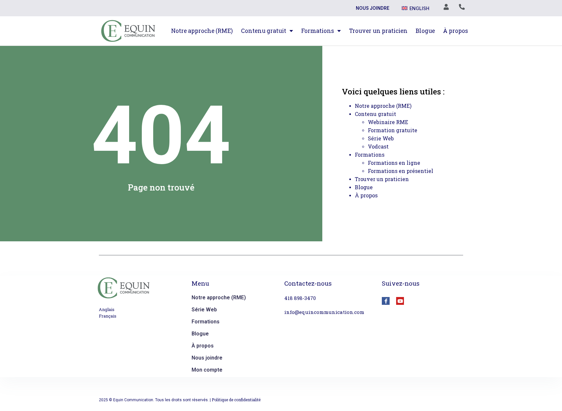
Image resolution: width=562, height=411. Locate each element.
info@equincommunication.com (324, 312)
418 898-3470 (300, 298)
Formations (317, 31)
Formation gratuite (392, 130)
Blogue (425, 31)
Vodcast (378, 146)
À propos (455, 31)
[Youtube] (400, 301)
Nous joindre (372, 8)
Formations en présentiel (400, 170)
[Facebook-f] (386, 301)
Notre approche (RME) (202, 31)
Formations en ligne (394, 162)
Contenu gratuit (263, 31)
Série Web (381, 138)
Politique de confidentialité (236, 399)
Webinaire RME (388, 122)
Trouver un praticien (378, 31)
